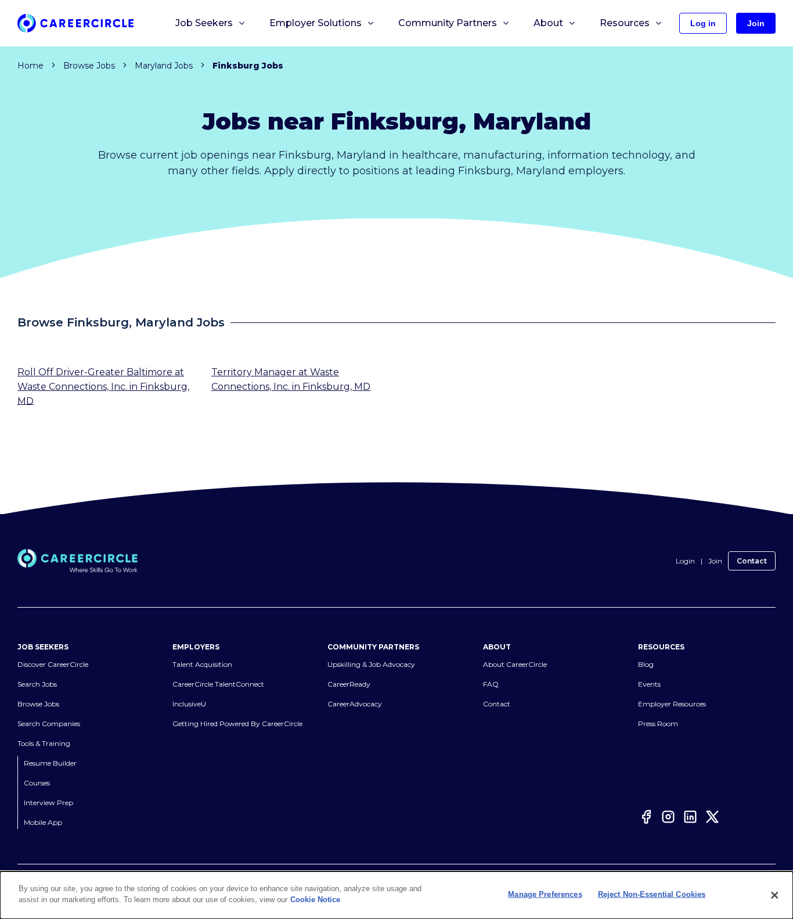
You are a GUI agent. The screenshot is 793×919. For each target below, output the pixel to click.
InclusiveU (189, 704)
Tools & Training (43, 743)
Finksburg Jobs (247, 65)
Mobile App (43, 823)
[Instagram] (668, 819)
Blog (646, 664)
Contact (752, 561)
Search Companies (48, 724)
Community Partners (447, 22)
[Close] (774, 895)
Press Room (658, 724)
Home (30, 65)
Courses (37, 783)
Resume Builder (50, 763)
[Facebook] (646, 819)
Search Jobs (37, 684)
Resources (625, 22)
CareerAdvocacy (354, 704)
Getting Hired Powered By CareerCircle (237, 724)
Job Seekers (204, 22)
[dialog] (396, 895)
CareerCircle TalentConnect (218, 684)
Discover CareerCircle (52, 664)
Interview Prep (48, 803)
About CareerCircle (515, 664)
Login (685, 561)
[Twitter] (712, 819)
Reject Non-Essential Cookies (652, 894)
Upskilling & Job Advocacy (371, 664)
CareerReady (348, 684)
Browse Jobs (89, 65)
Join (715, 561)
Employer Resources (672, 704)
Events (649, 684)
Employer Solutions (315, 22)
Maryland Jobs (164, 65)
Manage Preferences (545, 894)
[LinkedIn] (690, 819)
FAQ (491, 684)
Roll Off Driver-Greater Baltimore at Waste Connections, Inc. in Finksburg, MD (103, 387)
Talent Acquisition (202, 664)
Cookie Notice (315, 899)
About (548, 22)
